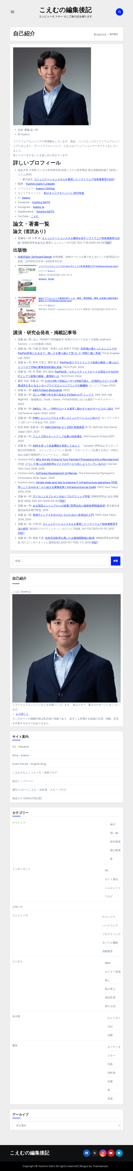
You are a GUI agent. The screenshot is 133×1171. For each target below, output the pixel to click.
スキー (111, 1055)
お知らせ (17, 906)
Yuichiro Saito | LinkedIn (40, 183)
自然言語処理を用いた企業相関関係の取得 (69, 538)
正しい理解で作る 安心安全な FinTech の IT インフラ (63, 394)
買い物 (114, 833)
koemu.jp (38, 207)
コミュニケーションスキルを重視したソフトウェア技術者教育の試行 (74, 179)
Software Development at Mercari (56, 473)
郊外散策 (115, 841)
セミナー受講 (113, 971)
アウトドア (18, 822)
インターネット (21, 869)
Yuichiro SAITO (41, 202)
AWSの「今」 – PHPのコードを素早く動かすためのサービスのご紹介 (73, 408)
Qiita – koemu (20, 755)
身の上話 (110, 1006)
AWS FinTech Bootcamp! (47, 390)
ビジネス (17, 961)
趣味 (15, 1045)
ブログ (109, 896)
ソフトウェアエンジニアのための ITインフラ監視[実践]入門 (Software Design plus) (78, 266)
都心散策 (115, 850)
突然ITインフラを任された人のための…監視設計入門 (63, 514)
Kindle (51, 279)
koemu (26, 197)
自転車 (111, 1072)
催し (107, 980)
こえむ (35, 216)
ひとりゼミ (114, 1017)
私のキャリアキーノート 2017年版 (64, 193)
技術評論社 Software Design (35, 256)
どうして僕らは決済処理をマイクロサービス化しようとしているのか (65, 464)
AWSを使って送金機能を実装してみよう (56, 445)
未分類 (16, 1016)
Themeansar (100, 1166)
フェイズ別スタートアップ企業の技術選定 (57, 436)
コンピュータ (20, 915)
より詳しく (22, 714)
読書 (110, 1081)
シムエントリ (113, 887)
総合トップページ (22, 781)
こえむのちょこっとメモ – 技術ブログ (34, 772)
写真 (110, 1064)
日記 (110, 1026)
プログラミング (111, 934)
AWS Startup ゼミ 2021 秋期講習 (64, 427)
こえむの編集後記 (65, 10)
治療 (110, 1035)
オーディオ (114, 1047)
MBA (108, 963)
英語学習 (110, 997)
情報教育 (107, 951)
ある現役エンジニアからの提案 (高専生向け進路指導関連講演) (69, 505)
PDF (108, 242)
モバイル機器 (110, 942)
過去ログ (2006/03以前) (27, 798)
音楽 (110, 1098)
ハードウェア (110, 925)
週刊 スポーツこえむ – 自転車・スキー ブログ (39, 789)
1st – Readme (20, 746)
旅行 (112, 824)
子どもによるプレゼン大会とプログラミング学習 (61, 496)
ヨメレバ (51, 271)
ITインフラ (108, 916)
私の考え (110, 988)
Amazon (43, 279)
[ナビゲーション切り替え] (12, 12)
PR (106, 870)
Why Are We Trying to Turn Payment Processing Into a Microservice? (77, 459)
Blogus (84, 1166)
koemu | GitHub (45, 188)
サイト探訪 (111, 879)
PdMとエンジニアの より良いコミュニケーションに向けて (66, 417)
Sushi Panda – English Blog (29, 763)
